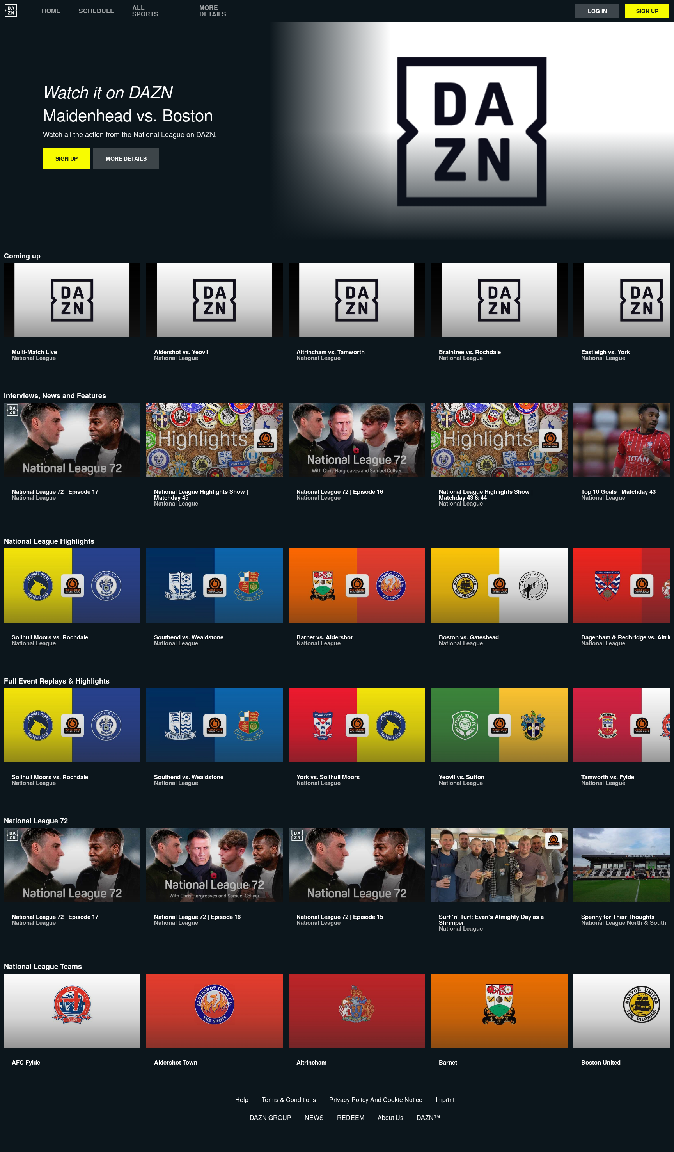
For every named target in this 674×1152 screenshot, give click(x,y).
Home (51, 11)
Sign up (647, 11)
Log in (597, 11)
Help (241, 1099)
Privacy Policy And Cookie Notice (375, 1099)
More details (212, 11)
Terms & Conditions (289, 1099)
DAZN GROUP (270, 1117)
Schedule (96, 11)
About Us (390, 1117)
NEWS (314, 1117)
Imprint (445, 1099)
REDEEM (350, 1117)
